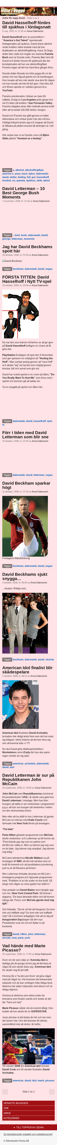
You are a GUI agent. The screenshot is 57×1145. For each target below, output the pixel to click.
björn (32, 173)
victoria (49, 659)
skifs (39, 180)
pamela (21, 180)
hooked (6, 180)
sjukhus (30, 180)
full (28, 177)
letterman (17, 239)
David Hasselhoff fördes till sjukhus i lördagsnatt (26, 24)
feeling (22, 177)
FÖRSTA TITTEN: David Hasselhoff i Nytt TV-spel (26, 279)
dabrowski (42, 173)
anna (18, 173)
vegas (48, 269)
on (13, 180)
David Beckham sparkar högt (26, 485)
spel (49, 421)
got (33, 177)
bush (24, 235)
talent (46, 180)
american (18, 763)
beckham (18, 269)
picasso (49, 1080)
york (27, 937)
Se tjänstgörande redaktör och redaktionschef (27, 1134)
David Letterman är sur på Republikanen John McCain (28, 779)
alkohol (19, 170)
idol (12, 767)
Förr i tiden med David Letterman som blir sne (25, 434)
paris (21, 937)
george (6, 239)
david (5, 177)
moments (29, 239)
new (14, 937)
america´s (8, 173)
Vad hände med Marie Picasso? (23, 947)
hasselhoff (43, 177)
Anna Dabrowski (35, 31)
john (30, 934)
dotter (13, 177)
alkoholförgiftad (34, 170)
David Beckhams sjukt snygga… (24, 576)
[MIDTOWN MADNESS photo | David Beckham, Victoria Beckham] (25, 623)
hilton (23, 934)
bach (25, 173)
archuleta (30, 763)
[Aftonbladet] (13, 3)
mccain (6, 937)
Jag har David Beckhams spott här (27, 248)
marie (41, 1080)
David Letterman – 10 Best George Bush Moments (23, 192)
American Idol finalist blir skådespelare (27, 669)
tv (3, 424)
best (17, 235)
